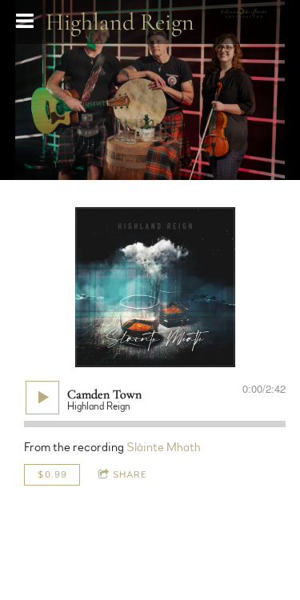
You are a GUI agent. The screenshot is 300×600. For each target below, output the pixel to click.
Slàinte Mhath (163, 447)
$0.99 (52, 474)
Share (130, 474)
